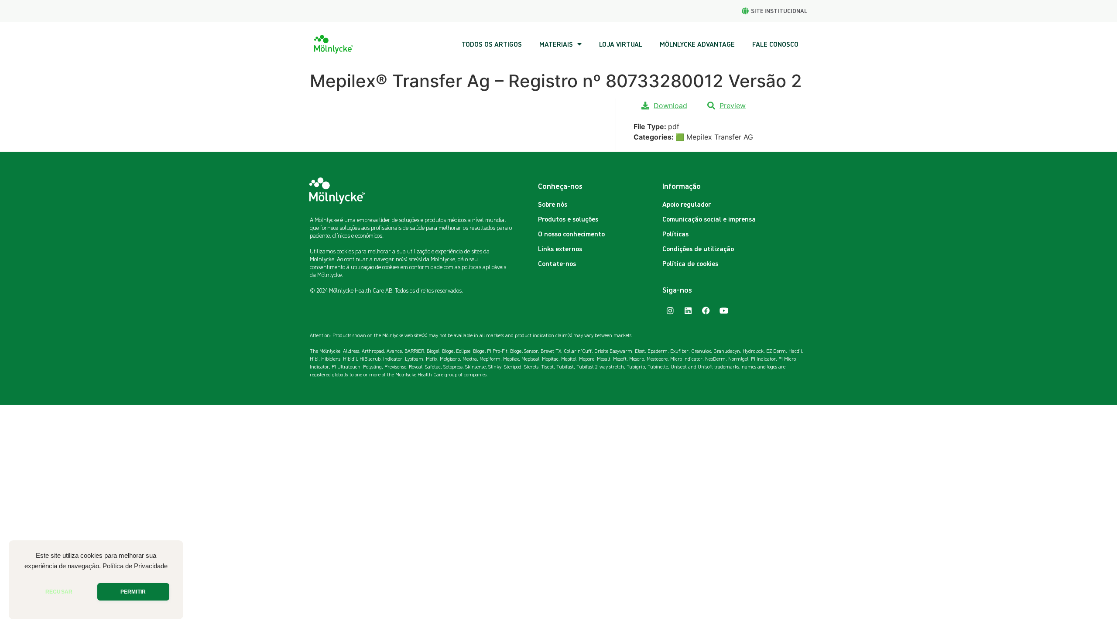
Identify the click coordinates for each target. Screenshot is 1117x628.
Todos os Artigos (492, 44)
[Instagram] (670, 310)
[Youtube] (724, 310)
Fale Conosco (775, 44)
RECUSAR (58, 592)
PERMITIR (133, 592)
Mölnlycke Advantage (697, 44)
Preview (733, 105)
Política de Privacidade (135, 566)
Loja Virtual (620, 44)
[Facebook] (706, 310)
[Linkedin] (688, 310)
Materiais (556, 44)
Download (670, 105)
